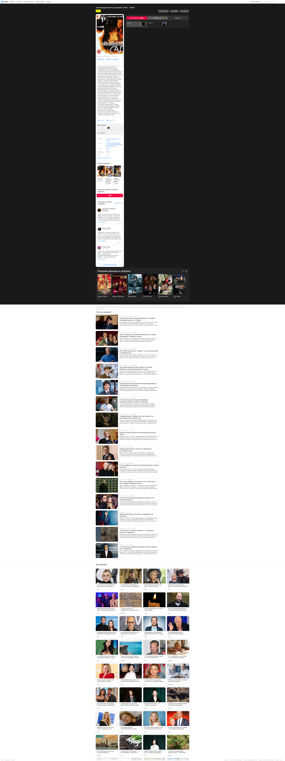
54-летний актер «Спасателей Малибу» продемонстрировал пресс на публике (134, 401)
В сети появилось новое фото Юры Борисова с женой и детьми (139, 466)
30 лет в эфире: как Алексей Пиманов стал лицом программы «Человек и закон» (137, 335)
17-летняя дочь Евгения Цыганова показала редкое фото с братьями (138, 548)
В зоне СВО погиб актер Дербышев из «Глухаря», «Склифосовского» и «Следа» (137, 319)
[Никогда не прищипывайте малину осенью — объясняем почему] (178, 746)
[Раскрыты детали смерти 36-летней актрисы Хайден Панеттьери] (107, 675)
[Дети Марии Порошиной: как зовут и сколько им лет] (154, 580)
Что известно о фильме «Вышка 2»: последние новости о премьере (136, 531)
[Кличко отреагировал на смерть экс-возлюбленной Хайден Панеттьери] (178, 722)
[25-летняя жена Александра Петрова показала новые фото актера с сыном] (107, 698)
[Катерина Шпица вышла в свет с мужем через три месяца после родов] (130, 675)
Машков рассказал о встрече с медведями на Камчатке (136, 515)
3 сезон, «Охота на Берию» (116, 180)
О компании (7, 759)
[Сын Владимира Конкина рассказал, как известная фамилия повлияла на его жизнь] (178, 627)
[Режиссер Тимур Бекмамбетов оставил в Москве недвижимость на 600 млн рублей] (178, 603)
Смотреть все (118, 203)
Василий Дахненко (111, 146)
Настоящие (177, 296)
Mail (2, 759)
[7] (113, 130)
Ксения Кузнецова (111, 143)
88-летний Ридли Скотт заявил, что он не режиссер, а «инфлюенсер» (138, 352)
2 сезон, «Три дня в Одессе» (109, 180)
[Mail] (2, 2)
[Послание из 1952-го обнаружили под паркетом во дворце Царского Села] (130, 603)
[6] (111, 130)
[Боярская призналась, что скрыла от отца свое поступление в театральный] (154, 698)
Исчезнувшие (132, 296)
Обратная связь (278, 759)
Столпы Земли (147, 296)
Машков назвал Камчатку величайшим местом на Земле (137, 433)
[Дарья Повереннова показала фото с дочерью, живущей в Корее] (154, 746)
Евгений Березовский (116, 144)
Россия (108, 148)
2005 (98, 56)
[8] (116, 130)
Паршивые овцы (163, 296)
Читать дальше (102, 222)
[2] (101, 130)
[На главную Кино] (5, 2)
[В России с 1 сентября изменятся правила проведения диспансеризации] (178, 675)
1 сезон (100, 178)
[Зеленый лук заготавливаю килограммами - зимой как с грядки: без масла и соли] (130, 746)
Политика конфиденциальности (250, 759)
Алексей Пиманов (111, 139)
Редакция (226, 759)
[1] (99, 130)
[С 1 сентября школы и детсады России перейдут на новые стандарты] (178, 651)
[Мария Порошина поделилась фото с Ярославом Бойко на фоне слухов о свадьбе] (107, 603)
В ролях (99, 143)
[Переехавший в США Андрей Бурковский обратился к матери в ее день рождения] (154, 627)
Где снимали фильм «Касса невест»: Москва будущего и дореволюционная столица (135, 368)
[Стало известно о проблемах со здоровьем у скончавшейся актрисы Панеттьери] (107, 580)
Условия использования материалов (266, 759)
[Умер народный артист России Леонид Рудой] (154, 603)
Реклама (13, 759)
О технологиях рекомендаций (235, 759)
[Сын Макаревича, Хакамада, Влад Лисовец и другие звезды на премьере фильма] (130, 698)
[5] (108, 130)
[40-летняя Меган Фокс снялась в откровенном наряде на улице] (107, 651)
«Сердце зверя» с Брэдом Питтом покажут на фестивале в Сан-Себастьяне (136, 417)
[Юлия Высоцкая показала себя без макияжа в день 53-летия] (154, 722)
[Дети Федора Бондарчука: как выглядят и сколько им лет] (130, 627)
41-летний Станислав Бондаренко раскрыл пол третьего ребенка (136, 499)
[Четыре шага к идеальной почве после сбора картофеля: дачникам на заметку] (178, 698)
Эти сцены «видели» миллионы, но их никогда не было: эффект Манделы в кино (137, 482)
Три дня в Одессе (103, 296)
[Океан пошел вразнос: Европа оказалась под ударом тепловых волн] (130, 651)
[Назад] (183, 271)
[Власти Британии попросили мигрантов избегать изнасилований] (107, 746)
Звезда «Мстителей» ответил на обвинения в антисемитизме (135, 450)
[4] (106, 130)
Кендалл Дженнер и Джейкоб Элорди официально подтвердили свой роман (138, 384)
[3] (103, 130)
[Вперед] (186, 271)
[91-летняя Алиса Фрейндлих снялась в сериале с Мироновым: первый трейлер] (130, 580)
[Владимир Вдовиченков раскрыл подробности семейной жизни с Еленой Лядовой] (107, 627)
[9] (118, 130)
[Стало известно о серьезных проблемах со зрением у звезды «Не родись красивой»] (154, 675)
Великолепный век (118, 296)
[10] (121, 130)
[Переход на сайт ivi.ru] (110, 195)
